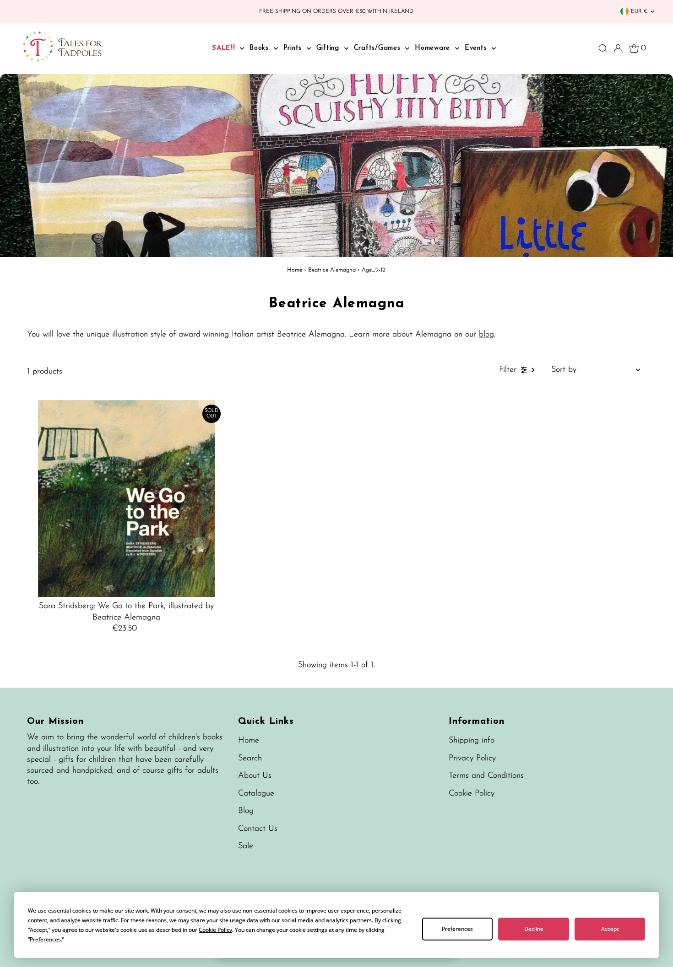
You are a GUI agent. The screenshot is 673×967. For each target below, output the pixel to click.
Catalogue (256, 794)
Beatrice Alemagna (332, 270)
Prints (293, 48)
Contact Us (257, 829)
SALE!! (225, 48)
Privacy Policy (472, 758)
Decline (533, 929)
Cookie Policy (471, 794)
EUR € (639, 11)
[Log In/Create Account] (618, 48)
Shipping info (471, 741)
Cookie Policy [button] (215, 930)
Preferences (457, 929)
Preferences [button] (45, 939)
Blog (246, 811)
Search (250, 758)
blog (486, 335)
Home (294, 270)
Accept (610, 929)
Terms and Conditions (486, 776)
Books (260, 48)
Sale (245, 846)
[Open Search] (603, 48)
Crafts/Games (378, 48)
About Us (254, 776)
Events (477, 48)
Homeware (434, 48)
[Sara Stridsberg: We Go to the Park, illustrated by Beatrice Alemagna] (126, 499)
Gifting (329, 48)
